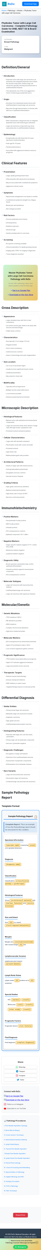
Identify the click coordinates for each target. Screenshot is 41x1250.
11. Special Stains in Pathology (14, 1172)
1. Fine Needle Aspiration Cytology (15, 1125)
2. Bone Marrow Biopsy (12, 1130)
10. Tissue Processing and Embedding (17, 1167)
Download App (30, 4)
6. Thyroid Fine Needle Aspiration (15, 1149)
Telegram (22, 1071)
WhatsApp (22, 1067)
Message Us (22, 1247)
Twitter (22, 1080)
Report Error (20, 1215)
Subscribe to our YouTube (16, 1108)
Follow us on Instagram (15, 1104)
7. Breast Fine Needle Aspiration (15, 1153)
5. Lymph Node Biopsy (11, 1144)
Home (4, 10)
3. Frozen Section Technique (14, 1135)
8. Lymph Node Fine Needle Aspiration (17, 1158)
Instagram (22, 1075)
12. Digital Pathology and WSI (14, 1177)
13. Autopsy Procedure (11, 1181)
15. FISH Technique (10, 1191)
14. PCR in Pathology (11, 1186)
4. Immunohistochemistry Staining (15, 1139)
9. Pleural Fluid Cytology (12, 1163)
